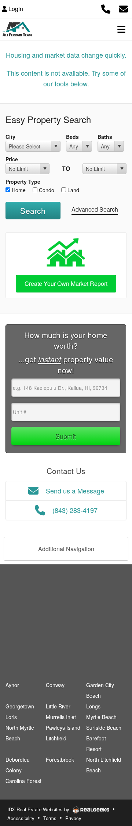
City (10, 136)
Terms (49, 818)
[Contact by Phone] (105, 8)
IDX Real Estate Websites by (39, 809)
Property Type (23, 181)
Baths (105, 136)
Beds (72, 136)
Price (12, 159)
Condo (45, 190)
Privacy (73, 818)
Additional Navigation (66, 549)
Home (18, 190)
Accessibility (20, 818)
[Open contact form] (123, 8)
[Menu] (121, 29)
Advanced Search (95, 209)
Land (72, 190)
